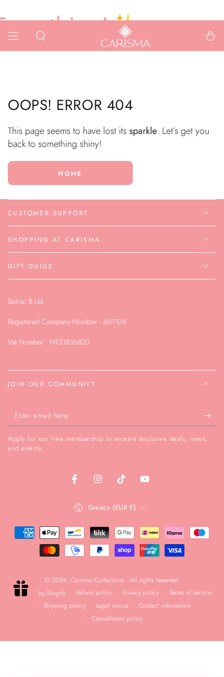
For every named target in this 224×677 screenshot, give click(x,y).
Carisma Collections (98, 580)
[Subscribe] (210, 415)
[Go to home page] (126, 35)
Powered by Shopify (39, 593)
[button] (40, 35)
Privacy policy (140, 592)
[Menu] (13, 35)
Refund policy (94, 592)
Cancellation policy (117, 618)
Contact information (165, 605)
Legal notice (112, 605)
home (70, 173)
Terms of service (190, 592)
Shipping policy (64, 605)
